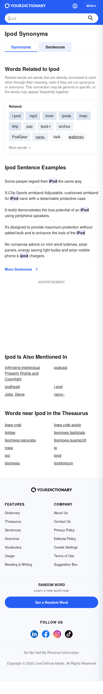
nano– (59, 394)
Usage (10, 555)
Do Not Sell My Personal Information (51, 652)
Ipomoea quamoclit (70, 440)
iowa (9, 447)
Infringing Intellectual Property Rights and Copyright (22, 373)
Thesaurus (13, 521)
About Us (61, 512)
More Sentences (18, 269)
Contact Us (62, 521)
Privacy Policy (64, 530)
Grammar (12, 538)
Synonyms (21, 47)
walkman (76, 136)
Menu (91, 6)
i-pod (58, 386)
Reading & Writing (18, 564)
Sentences (55, 47)
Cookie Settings (66, 547)
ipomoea (12, 463)
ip (55, 447)
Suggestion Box (66, 564)
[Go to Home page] (25, 6)
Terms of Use (64, 555)
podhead (12, 386)
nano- (40, 136)
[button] (75, 6)
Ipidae (10, 432)
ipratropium (63, 463)
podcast (60, 367)
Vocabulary (13, 547)
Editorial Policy (65, 538)
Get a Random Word (51, 602)
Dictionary (12, 512)
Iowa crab (13, 424)
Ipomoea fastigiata (69, 432)
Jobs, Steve (15, 394)
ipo (7, 455)
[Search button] (90, 18)
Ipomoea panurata (20, 440)
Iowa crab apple (67, 424)
